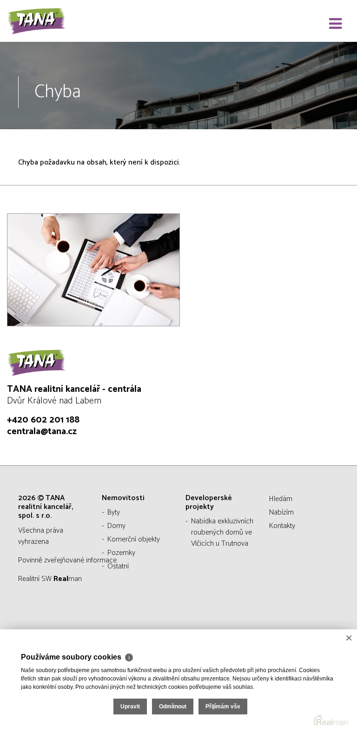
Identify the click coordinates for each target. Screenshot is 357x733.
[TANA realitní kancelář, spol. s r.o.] (53, 21)
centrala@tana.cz (42, 431)
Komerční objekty (133, 539)
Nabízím (281, 512)
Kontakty (282, 526)
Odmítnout (172, 706)
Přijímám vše (222, 706)
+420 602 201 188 (43, 420)
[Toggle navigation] (335, 24)
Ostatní (118, 566)
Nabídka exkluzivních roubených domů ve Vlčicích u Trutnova (222, 532)
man (67, 579)
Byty (113, 512)
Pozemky (121, 553)
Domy (116, 526)
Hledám (280, 499)
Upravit (130, 706)
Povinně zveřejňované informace (67, 560)
